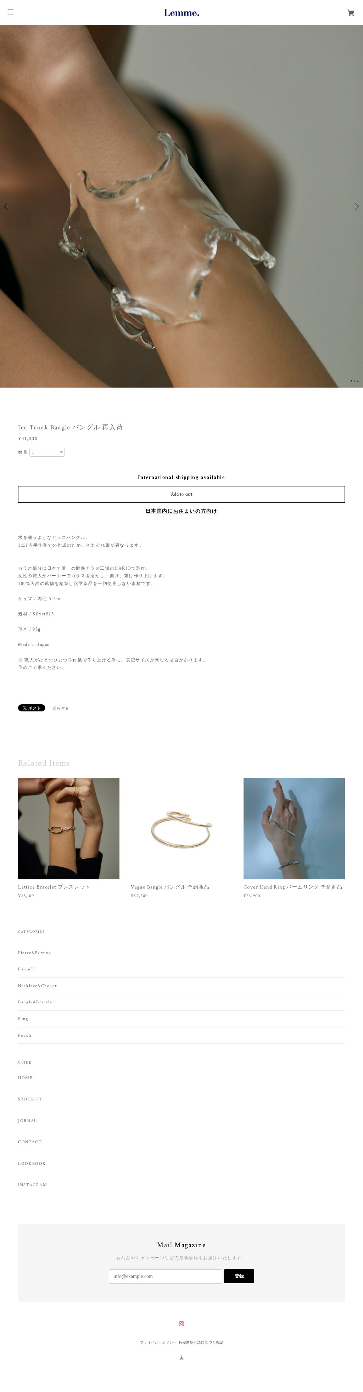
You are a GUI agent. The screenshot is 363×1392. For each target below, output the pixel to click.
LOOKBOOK (32, 1163)
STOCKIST (30, 1099)
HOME (25, 1078)
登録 (239, 1276)
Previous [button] (7, 206)
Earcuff (26, 969)
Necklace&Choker (37, 985)
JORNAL (27, 1120)
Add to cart (181, 494)
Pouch (24, 1035)
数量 (23, 452)
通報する (61, 708)
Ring (23, 1018)
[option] (181, 206)
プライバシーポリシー (158, 1342)
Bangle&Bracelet (36, 1002)
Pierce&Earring (34, 953)
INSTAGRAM (32, 1185)
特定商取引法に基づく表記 (201, 1342)
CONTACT (30, 1142)
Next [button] (356, 206)
